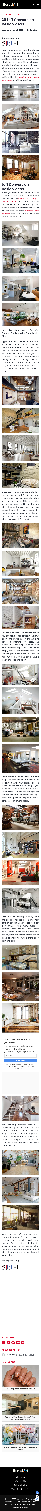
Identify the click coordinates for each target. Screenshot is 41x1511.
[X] (8, 1342)
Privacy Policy (20, 1485)
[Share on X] (15, 43)
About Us (20, 1477)
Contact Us (20, 1481)
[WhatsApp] (13, 1342)
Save (18, 1342)
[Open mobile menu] (38, 4)
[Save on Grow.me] (20, 43)
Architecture (16, 14)
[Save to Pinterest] (4, 43)
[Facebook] (3, 1342)
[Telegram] (22, 1342)
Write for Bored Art (20, 1489)
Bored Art (34, 30)
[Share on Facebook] (9, 43)
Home (4, 14)
